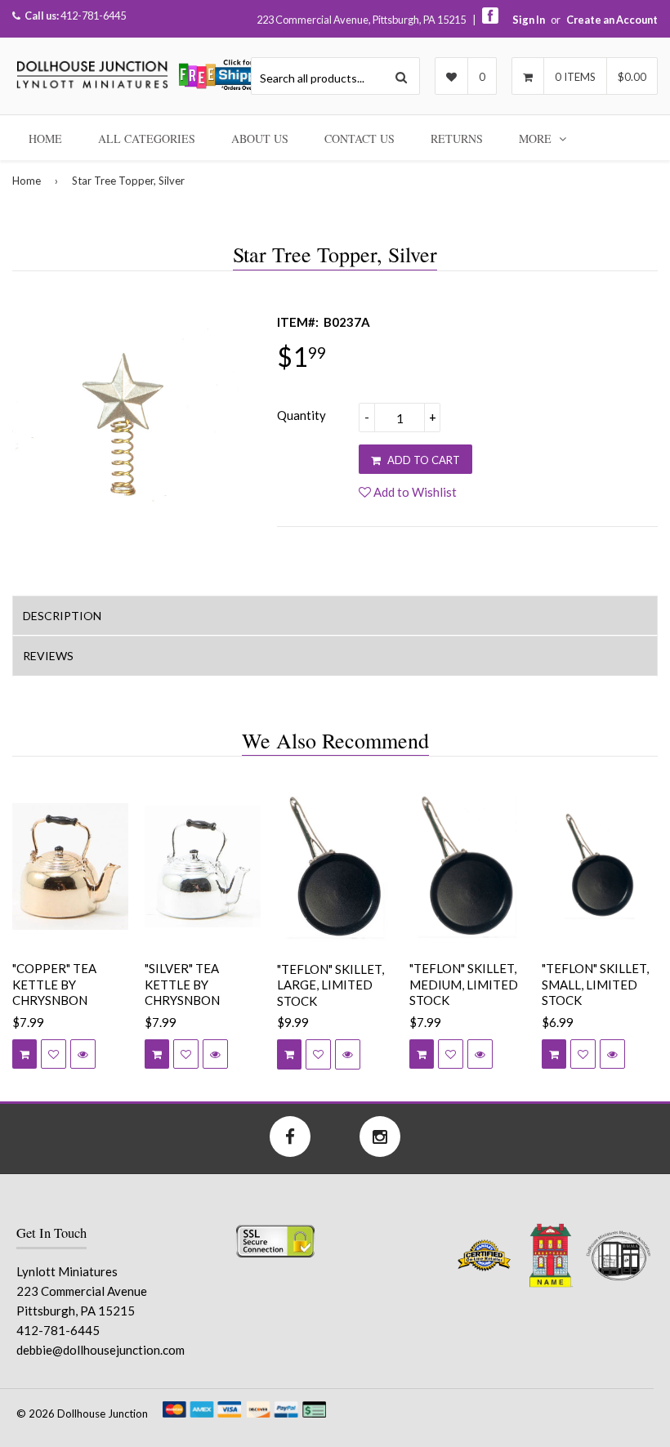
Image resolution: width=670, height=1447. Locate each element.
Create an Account (612, 19)
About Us (259, 138)
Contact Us (359, 138)
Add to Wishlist (414, 492)
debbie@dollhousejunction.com (100, 1349)
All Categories (146, 138)
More (537, 138)
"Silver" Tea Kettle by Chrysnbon (182, 984)
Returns (457, 138)
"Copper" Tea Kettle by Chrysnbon (54, 984)
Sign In (528, 19)
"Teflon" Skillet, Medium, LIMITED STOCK (463, 984)
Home (45, 138)
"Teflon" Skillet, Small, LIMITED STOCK (595, 984)
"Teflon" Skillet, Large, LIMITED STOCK (330, 985)
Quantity (301, 415)
